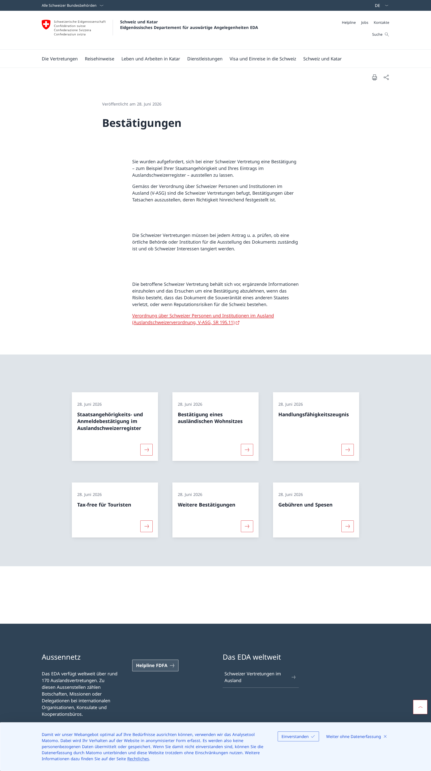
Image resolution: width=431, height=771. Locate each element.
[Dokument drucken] (374, 77)
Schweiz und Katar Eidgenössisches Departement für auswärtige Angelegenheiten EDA (189, 24)
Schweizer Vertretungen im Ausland (252, 677)
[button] (59, 59)
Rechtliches (138, 758)
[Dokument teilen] (386, 77)
